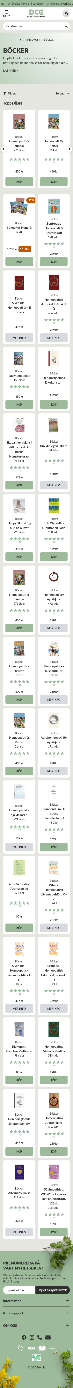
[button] (9, 93)
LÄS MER (9, 70)
